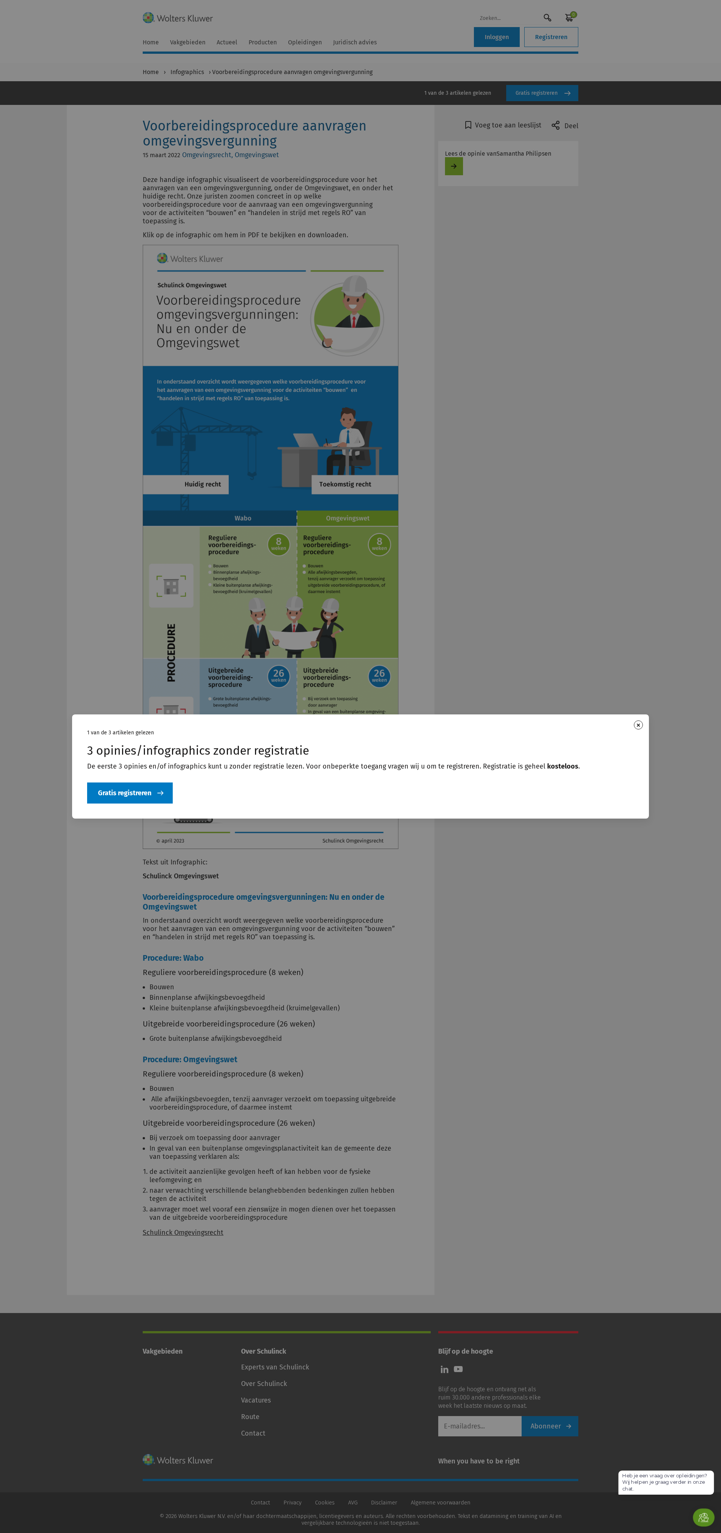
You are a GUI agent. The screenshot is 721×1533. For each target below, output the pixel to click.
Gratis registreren (124, 793)
